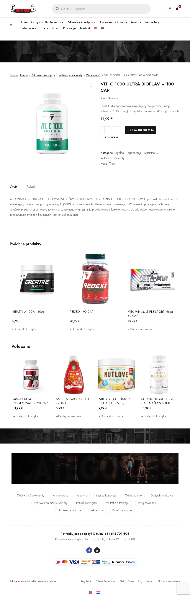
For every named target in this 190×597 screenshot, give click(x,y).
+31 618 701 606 (116, 534)
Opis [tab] (13, 187)
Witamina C (93, 75)
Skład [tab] (31, 187)
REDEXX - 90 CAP (82, 312)
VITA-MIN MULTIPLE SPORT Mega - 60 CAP (151, 314)
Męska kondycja (106, 495)
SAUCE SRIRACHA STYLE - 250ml (73, 401)
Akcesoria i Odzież (70, 510)
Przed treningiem (86, 503)
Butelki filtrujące (122, 510)
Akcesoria (97, 510)
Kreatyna (82, 495)
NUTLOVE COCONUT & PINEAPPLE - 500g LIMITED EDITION (115, 403)
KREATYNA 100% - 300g (28, 312)
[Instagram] (97, 550)
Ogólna (119, 153)
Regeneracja (134, 153)
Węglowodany (147, 503)
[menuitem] (95, 28)
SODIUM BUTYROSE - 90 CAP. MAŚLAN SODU (157, 401)
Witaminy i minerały (70, 75)
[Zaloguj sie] (170, 9)
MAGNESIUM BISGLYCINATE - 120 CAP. (30, 401)
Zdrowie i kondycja (43, 75)
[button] (90, 85)
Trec (112, 163)
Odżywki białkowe (161, 495)
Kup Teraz (111, 137)
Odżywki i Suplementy (30, 495)
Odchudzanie (133, 495)
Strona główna (19, 75)
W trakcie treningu (117, 503)
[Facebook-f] (89, 550)
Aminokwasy (60, 495)
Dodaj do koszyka (142, 130)
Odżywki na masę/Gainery (50, 503)
